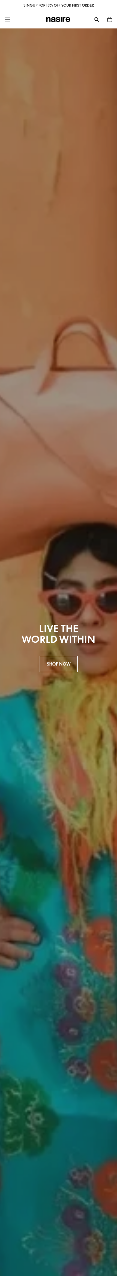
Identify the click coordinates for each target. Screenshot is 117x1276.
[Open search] (96, 19)
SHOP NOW (58, 663)
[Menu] (7, 19)
